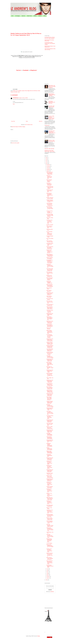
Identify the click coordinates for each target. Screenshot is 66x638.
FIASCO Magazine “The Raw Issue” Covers (50, 522)
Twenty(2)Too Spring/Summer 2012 (49, 455)
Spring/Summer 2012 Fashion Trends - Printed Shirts (50, 470)
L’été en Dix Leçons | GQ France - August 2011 (50, 311)
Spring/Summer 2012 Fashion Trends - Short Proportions (50, 340)
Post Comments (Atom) (28, 124)
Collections (40, 15)
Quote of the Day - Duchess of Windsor (49, 180)
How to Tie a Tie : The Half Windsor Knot (50, 273)
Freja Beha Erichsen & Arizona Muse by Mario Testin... (50, 515)
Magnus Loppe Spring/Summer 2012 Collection (49, 452)
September (48, 169)
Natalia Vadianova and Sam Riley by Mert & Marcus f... (50, 325)
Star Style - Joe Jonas (50, 224)
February (48, 576)
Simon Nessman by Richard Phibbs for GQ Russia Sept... (50, 255)
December (48, 164)
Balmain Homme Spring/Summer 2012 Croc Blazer (52, 94)
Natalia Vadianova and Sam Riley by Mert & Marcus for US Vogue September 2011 (26, 34)
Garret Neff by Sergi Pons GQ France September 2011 (50, 269)
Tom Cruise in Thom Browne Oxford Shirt (50, 424)
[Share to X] (15, 89)
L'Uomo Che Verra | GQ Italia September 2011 (50, 212)
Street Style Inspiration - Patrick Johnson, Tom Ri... (50, 525)
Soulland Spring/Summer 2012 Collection (49, 448)
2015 (46, 157)
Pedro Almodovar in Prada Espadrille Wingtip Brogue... (50, 173)
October (48, 167)
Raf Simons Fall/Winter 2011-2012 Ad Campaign (50, 405)
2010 (46, 579)
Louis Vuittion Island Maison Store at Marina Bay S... (50, 350)
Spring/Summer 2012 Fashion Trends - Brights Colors (50, 431)
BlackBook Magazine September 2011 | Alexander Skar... (50, 346)
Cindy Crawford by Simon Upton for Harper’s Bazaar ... (50, 307)
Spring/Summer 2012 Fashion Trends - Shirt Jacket (50, 480)
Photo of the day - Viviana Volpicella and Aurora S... (50, 558)
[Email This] (13, 89)
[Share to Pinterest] (16, 89)
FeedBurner (52, 591)
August (48, 170)
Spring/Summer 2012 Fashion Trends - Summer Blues (50, 394)
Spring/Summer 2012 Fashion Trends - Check (50, 409)
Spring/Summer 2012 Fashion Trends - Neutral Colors (50, 360)
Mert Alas (31, 90)
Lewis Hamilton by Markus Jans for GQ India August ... (50, 384)
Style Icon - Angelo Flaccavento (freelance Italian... (50, 427)
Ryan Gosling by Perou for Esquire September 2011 (50, 388)
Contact (45, 15)
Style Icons (23, 15)
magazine (23, 90)
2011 (46, 163)
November (48, 166)
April (47, 573)
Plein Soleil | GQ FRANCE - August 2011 (50, 367)
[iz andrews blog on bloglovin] (48, 621)
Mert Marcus (35, 90)
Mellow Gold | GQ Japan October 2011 (49, 227)
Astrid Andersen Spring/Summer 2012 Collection (49, 437)
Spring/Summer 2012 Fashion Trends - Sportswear (50, 293)
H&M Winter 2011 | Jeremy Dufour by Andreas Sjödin (50, 498)
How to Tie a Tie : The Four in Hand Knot (50, 302)
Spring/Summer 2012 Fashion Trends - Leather (50, 371)
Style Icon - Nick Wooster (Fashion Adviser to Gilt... (50, 518)
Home (12, 15)
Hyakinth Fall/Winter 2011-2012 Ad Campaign (50, 353)
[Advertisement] (33, 25)
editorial (14, 90)
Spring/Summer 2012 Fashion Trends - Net (50, 441)
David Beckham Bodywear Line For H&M (50, 566)
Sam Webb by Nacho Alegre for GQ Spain (50, 244)
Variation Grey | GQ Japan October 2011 (50, 190)
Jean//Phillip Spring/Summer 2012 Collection (49, 434)
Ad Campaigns (17, 15)
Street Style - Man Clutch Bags (49, 148)
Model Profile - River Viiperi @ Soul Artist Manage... (50, 322)
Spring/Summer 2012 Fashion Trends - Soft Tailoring (50, 458)
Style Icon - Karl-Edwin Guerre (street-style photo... (50, 476)
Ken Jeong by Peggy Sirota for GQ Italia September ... (50, 215)
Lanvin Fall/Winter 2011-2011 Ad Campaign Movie (50, 204)
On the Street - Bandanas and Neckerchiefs (49, 184)
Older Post (40, 121)
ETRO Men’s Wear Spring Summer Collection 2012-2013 (52, 132)
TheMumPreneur (16, 97)
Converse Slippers (49, 543)
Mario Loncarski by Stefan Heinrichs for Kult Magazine (50, 285)
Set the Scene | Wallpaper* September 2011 (49, 282)
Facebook (25, 70)
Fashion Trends (29, 15)
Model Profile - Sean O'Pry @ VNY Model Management (52, 86)
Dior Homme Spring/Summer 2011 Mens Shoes (52, 102)
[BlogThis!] (14, 89)
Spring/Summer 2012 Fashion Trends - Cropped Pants (50, 381)
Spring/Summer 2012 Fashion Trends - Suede (50, 314)
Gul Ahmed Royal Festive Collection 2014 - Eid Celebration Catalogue (50, 43)
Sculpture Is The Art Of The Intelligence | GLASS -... (50, 201)
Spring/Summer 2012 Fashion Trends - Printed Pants (50, 421)
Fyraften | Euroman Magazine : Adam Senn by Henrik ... (50, 343)
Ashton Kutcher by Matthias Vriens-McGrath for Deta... (50, 391)
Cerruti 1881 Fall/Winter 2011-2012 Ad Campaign (50, 356)
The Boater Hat (47, 125)
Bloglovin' (33, 70)
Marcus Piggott (27, 90)
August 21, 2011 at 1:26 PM (23, 97)
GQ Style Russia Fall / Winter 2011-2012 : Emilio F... (50, 187)
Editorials (35, 15)
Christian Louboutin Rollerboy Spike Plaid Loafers (50, 402)
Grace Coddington (18, 90)
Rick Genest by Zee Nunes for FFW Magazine (50, 278)
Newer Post (13, 121)
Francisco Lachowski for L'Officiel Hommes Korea (50, 247)
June (47, 570)
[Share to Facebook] (16, 89)
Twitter (18, 70)
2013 (46, 160)
